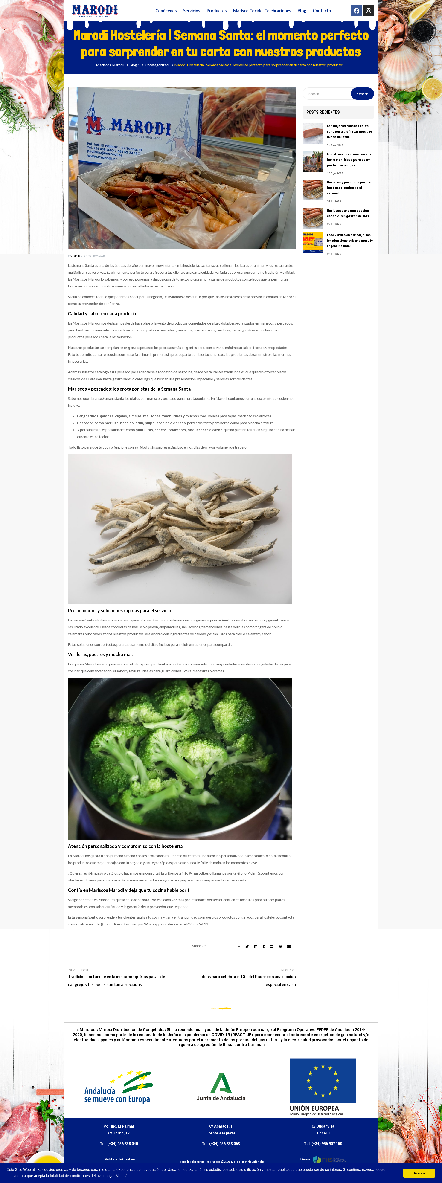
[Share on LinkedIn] (256, 946)
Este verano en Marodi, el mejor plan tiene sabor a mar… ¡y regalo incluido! (350, 240)
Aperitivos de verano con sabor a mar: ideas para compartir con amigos (349, 159)
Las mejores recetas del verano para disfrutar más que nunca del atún (349, 131)
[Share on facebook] (239, 946)
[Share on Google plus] (272, 946)
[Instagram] (368, 10)
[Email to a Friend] (289, 946)
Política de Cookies (120, 1159)
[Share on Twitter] (247, 946)
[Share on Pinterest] (280, 946)
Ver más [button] (122, 1176)
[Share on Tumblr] (263, 946)
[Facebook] (356, 10)
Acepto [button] (419, 1173)
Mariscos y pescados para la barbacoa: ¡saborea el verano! (349, 187)
